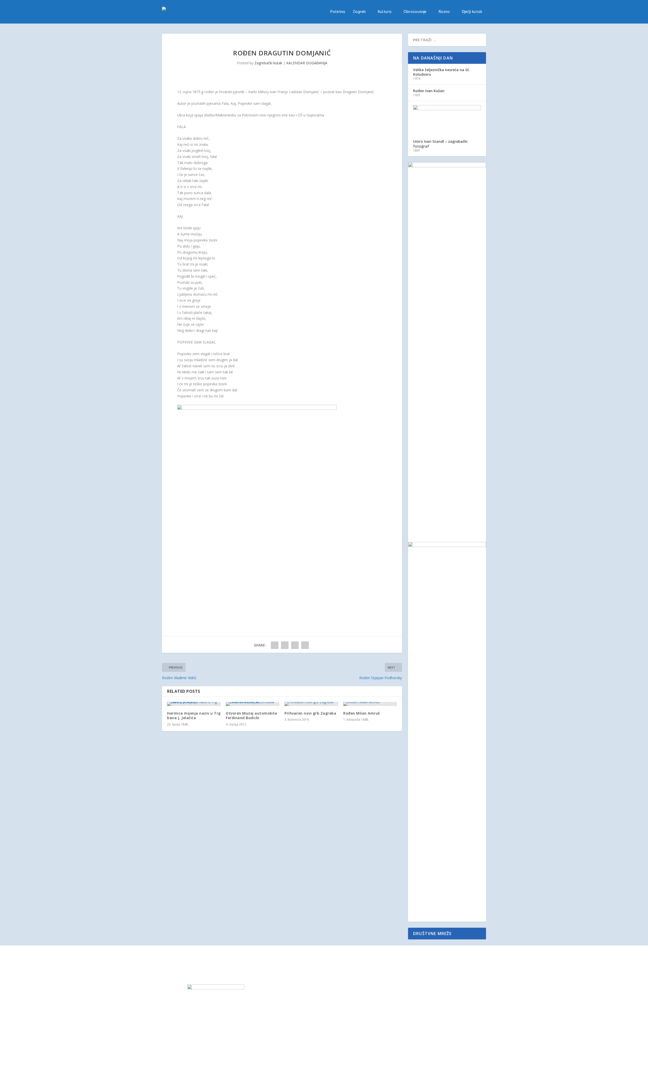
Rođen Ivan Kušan (428, 90)
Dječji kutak (472, 12)
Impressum (341, 987)
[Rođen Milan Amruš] (370, 704)
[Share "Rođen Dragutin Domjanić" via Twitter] (285, 645)
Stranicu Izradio (365, 1030)
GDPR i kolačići (344, 999)
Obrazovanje (415, 12)
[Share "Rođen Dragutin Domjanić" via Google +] (295, 645)
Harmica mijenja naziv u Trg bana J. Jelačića (194, 715)
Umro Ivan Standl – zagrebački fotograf (440, 143)
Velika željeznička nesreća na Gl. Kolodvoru (441, 72)
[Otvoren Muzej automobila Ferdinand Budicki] (252, 704)
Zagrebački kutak (268, 62)
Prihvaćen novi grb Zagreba (310, 713)
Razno (444, 12)
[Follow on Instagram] (418, 988)
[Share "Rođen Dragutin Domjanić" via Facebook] (275, 645)
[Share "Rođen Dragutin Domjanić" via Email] (305, 645)
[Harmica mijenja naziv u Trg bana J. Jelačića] (194, 704)
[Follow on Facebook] (407, 988)
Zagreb (359, 12)
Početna (337, 12)
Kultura (385, 12)
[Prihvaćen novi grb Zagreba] (311, 704)
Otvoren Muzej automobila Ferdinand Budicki (251, 715)
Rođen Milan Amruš (361, 713)
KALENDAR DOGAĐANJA (306, 62)
